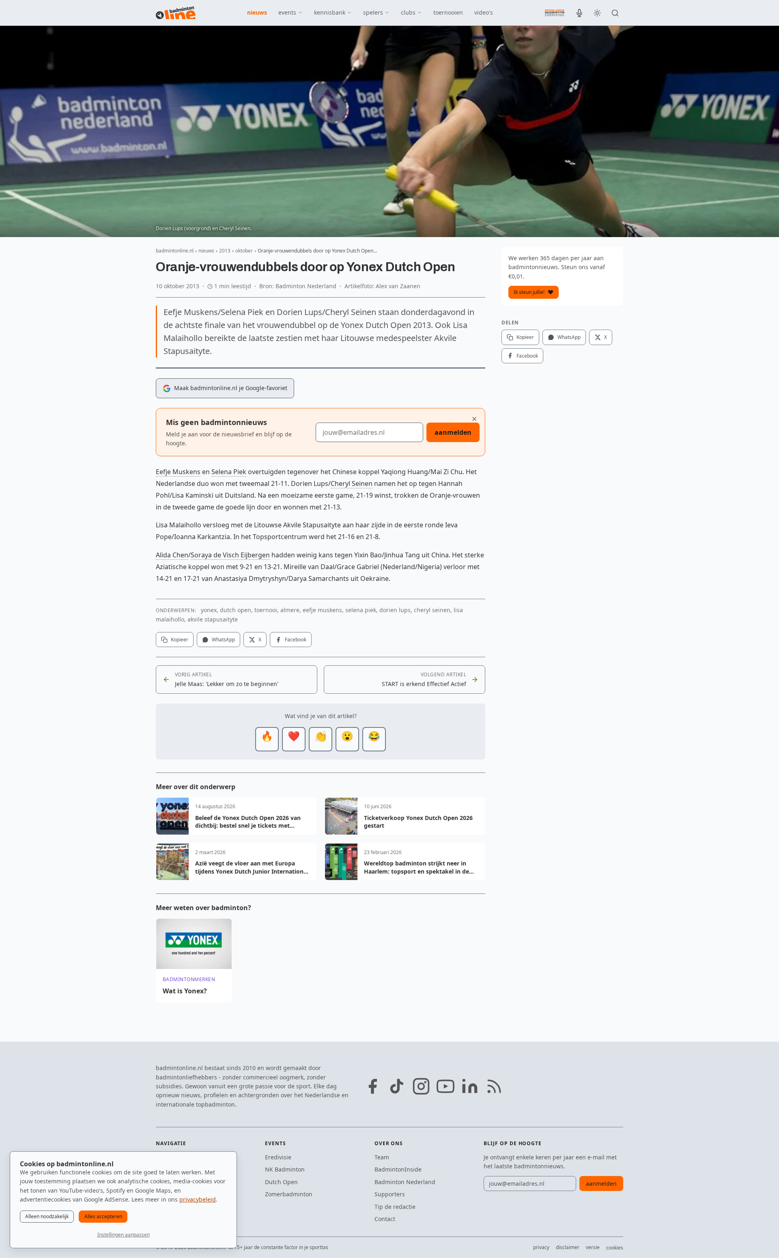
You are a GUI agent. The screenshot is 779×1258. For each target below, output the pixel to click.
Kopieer (179, 639)
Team (381, 1157)
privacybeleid (197, 1199)
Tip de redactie (394, 1207)
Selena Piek (228, 471)
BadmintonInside (398, 1169)
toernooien (448, 12)
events (287, 12)
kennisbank (329, 12)
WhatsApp (223, 639)
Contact (384, 1219)
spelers (373, 12)
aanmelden (453, 432)
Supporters (389, 1194)
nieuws (257, 12)
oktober (244, 250)
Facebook (295, 639)
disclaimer (567, 1247)
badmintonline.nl (175, 250)
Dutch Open (281, 1182)
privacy (541, 1247)
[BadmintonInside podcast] (579, 13)
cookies (614, 1247)
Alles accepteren (103, 1216)
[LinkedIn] (470, 1086)
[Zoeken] (615, 13)
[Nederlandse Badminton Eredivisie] (554, 12)
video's (483, 12)
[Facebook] (372, 1086)
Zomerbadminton (288, 1194)
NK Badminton (285, 1169)
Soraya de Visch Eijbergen (230, 554)
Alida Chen (172, 554)
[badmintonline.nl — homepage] (176, 12)
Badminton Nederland (404, 1182)
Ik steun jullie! (529, 292)
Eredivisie (278, 1157)
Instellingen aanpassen (123, 1234)
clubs (408, 12)
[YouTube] (445, 1086)
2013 (224, 250)
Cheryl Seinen (351, 483)
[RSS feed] (494, 1086)
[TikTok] (397, 1086)
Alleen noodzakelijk (47, 1216)
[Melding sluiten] (474, 419)
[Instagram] (421, 1086)
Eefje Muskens (178, 471)
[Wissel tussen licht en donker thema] (597, 13)
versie (593, 1247)
